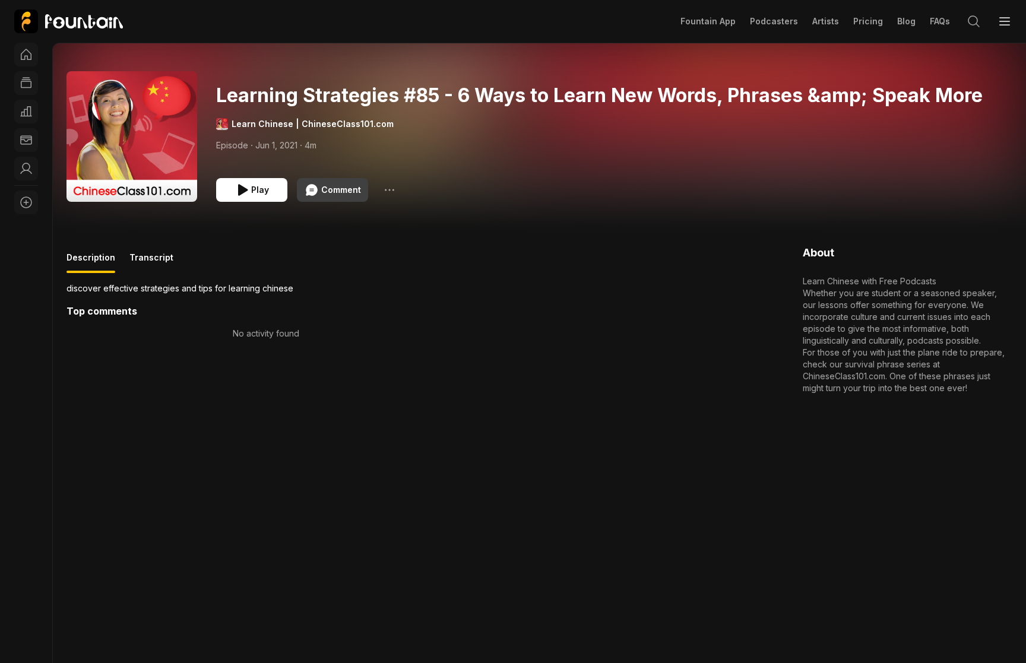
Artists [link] (825, 21)
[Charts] (26, 111)
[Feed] (26, 83)
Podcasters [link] (774, 21)
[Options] (389, 190)
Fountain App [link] (708, 21)
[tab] (90, 262)
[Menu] (1005, 21)
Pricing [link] (868, 21)
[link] (68, 21)
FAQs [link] (940, 21)
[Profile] (26, 168)
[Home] (26, 54)
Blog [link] (906, 21)
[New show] (26, 202)
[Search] (974, 21)
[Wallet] (26, 140)
